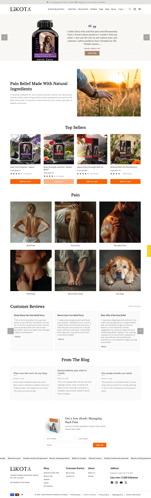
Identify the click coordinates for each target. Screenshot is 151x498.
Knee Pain (75, 245)
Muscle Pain (48, 476)
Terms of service (90, 495)
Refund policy (75, 495)
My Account (70, 473)
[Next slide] (147, 37)
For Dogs (120, 294)
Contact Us (70, 476)
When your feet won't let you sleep (30, 373)
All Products (48, 486)
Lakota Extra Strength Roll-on (90, 167)
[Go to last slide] (4, 37)
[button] (56, 9)
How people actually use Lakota (116, 373)
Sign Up (99, 445)
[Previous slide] (10, 331)
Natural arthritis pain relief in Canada (72, 371)
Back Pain (31, 245)
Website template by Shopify (57, 495)
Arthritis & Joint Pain (56, 9)
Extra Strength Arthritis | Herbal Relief (58, 168)
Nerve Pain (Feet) (75, 294)
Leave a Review (134, 306)
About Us (91, 473)
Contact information (133, 495)
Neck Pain (31, 294)
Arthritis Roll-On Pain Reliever (123, 167)
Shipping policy (117, 495)
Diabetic (47, 479)
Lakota (43, 495)
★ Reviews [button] (149, 251)
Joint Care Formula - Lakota (22, 167)
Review (91, 476)
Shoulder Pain (120, 245)
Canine (46, 483)
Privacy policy (104, 495)
